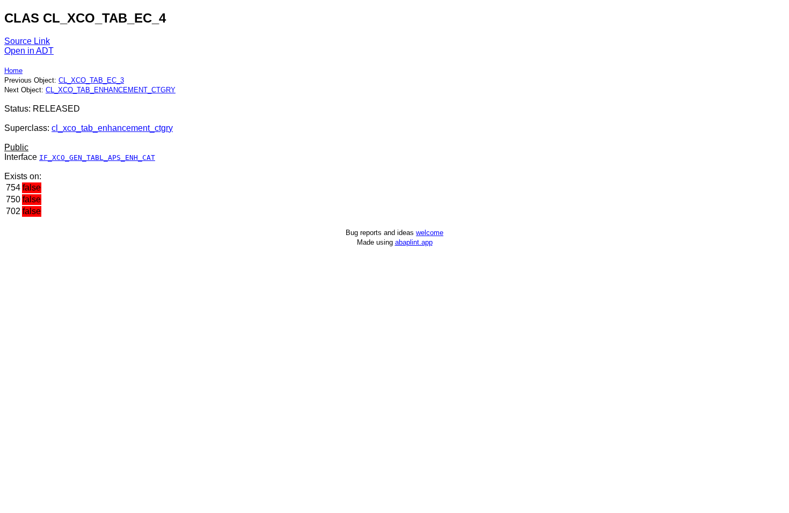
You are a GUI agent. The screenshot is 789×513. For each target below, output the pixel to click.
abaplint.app (414, 242)
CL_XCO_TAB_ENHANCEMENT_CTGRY (111, 90)
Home (13, 71)
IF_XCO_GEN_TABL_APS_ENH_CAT (97, 157)
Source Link (27, 41)
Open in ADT (29, 50)
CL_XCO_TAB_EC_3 (91, 80)
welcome (429, 233)
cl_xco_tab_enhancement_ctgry (112, 128)
